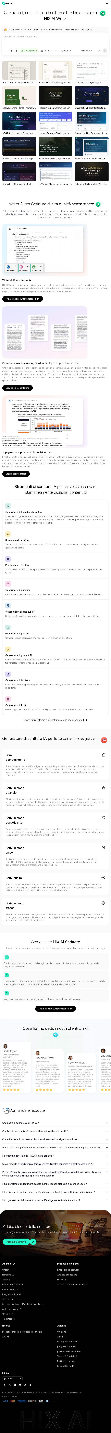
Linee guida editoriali (67, 1341)
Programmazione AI (11, 1294)
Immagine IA (8, 1274)
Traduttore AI (8, 1319)
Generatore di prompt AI (18, 655)
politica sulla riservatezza (69, 1351)
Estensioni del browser (68, 1270)
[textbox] (55, 41)
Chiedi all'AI (7, 1314)
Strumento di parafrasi (17, 540)
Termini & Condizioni (67, 1356)
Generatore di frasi (15, 705)
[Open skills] (16, 50)
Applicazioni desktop (67, 1274)
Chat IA (5, 1270)
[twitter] (9, 1384)
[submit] (105, 50)
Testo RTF (49, 50)
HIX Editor (61, 1279)
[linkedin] (14, 1384)
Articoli (5, 1336)
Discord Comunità (65, 1366)
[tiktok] (30, 1384)
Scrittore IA (7, 1299)
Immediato (85, 50)
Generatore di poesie (17, 633)
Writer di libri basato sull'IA (19, 611)
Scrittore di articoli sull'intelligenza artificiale (23, 1304)
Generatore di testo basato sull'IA (23, 512)
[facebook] (4, 1384)
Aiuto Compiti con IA (11, 1309)
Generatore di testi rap (17, 680)
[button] (55, 1123)
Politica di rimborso (66, 1361)
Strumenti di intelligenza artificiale (73, 1284)
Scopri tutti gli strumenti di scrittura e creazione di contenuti (53, 720)
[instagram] (25, 1384)
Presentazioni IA (10, 1289)
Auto (66, 50)
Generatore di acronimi (17, 590)
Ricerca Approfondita (12, 1284)
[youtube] (20, 1384)
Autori (60, 1336)
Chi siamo (61, 1332)
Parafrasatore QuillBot (17, 565)
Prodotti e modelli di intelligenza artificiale (22, 1332)
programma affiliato (66, 1346)
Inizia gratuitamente (16, 1241)
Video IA (6, 1279)
